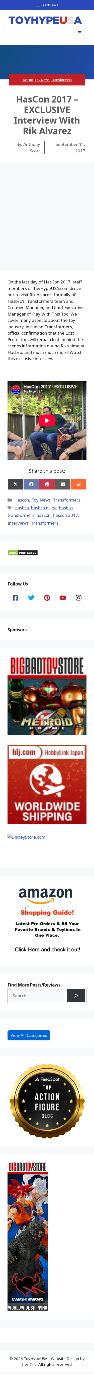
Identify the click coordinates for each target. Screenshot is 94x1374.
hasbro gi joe (44, 508)
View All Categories (29, 1035)
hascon (44, 515)
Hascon (27, 79)
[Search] (76, 995)
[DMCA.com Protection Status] (23, 554)
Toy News (42, 79)
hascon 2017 (65, 515)
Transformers (61, 79)
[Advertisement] (47, 212)
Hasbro (21, 508)
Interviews (18, 523)
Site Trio (29, 1364)
